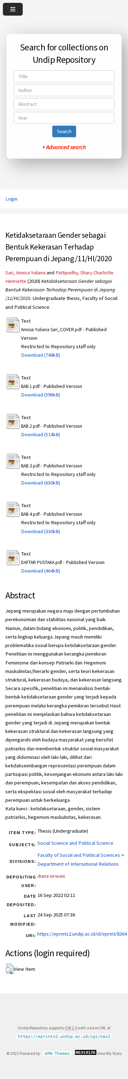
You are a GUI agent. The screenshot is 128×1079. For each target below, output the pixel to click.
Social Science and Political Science (75, 843)
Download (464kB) (40, 571)
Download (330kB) (40, 531)
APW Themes (57, 1053)
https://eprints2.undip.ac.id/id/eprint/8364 (82, 934)
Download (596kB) (40, 394)
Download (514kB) (40, 434)
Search (64, 131)
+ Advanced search (64, 146)
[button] (9, 969)
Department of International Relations (78, 864)
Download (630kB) (40, 483)
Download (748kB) (40, 355)
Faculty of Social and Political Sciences (78, 855)
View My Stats (109, 1053)
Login (11, 199)
